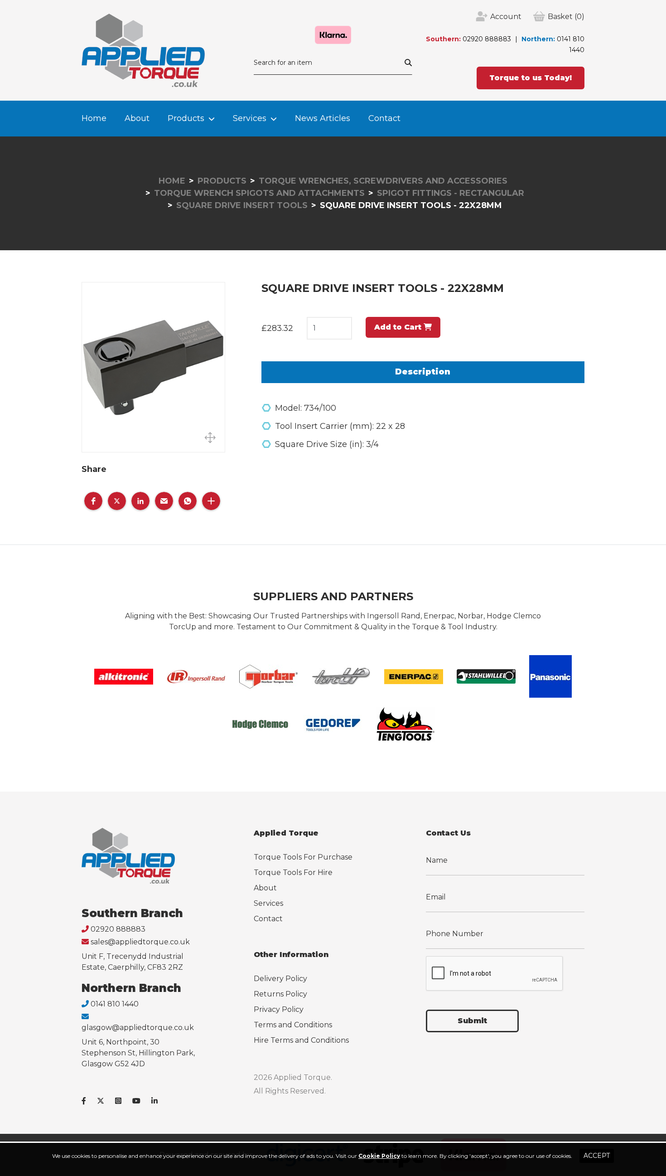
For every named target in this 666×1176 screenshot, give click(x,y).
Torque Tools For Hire (293, 872)
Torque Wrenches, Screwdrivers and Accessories (383, 181)
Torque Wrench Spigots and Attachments (259, 193)
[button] (93, 501)
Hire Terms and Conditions (301, 1040)
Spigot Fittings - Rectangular (450, 193)
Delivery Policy (280, 978)
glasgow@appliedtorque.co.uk (138, 1027)
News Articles (322, 118)
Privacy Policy (279, 1009)
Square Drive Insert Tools (242, 205)
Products (186, 118)
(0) (566, 16)
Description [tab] (422, 372)
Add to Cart (399, 327)
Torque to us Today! (530, 77)
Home (94, 118)
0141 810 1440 (115, 1004)
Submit (472, 1020)
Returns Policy (280, 994)
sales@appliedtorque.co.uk (140, 942)
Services (249, 118)
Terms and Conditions (293, 1024)
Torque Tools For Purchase (303, 857)
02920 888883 (487, 39)
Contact (384, 118)
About (137, 118)
